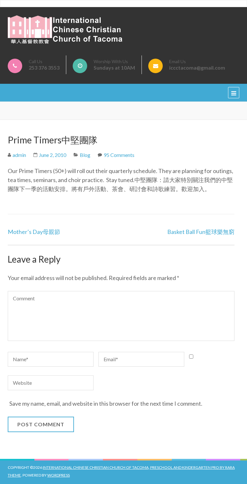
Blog (85, 155)
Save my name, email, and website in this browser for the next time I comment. (105, 403)
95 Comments (119, 155)
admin (19, 155)
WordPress (58, 475)
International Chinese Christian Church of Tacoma (96, 467)
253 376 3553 (44, 67)
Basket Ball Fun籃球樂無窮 (200, 231)
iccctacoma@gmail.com (197, 67)
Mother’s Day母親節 (34, 231)
